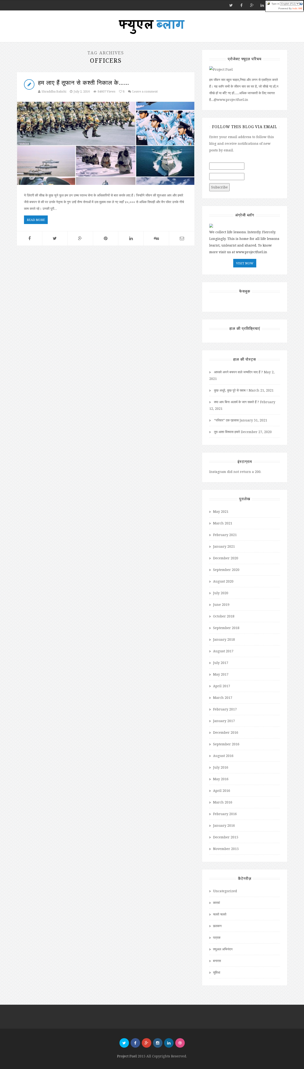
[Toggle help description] (301, 3)
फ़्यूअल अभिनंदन (223, 949)
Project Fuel (127, 1056)
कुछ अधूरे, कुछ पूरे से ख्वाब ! (231, 390)
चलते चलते (219, 914)
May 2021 (220, 511)
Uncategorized (225, 891)
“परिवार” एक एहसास (226, 420)
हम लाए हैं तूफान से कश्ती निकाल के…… (83, 82)
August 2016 (223, 755)
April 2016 (221, 790)
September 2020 (226, 569)
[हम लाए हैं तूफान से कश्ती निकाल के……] (106, 143)
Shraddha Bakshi (54, 91)
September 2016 (226, 744)
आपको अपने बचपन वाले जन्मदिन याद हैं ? (238, 372)
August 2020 (223, 581)
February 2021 (225, 534)
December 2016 (225, 732)
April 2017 (221, 686)
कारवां (216, 902)
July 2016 (220, 767)
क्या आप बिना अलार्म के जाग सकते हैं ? (236, 402)
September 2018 (226, 628)
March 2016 (222, 802)
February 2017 (225, 709)
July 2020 (220, 593)
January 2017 (224, 721)
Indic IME (297, 8)
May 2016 (220, 779)
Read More (36, 220)
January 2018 (224, 639)
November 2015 (226, 848)
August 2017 (223, 651)
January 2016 (224, 825)
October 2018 (223, 616)
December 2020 (225, 558)
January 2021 (224, 546)
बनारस (217, 960)
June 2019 (221, 604)
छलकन (217, 926)
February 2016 (225, 814)
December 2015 (225, 837)
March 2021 (222, 523)
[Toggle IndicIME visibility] (268, 4)
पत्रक (216, 937)
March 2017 (222, 697)
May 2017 (220, 674)
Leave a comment (145, 91)
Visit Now (244, 263)
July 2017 (220, 662)
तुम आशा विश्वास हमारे (227, 431)
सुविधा (216, 972)
